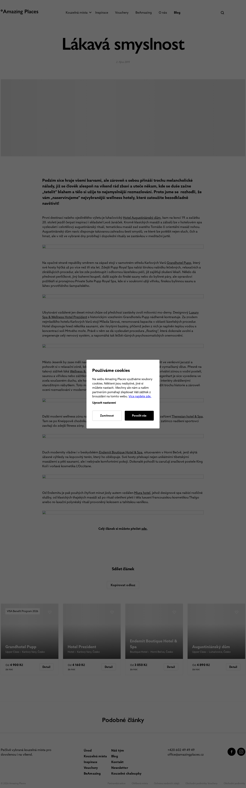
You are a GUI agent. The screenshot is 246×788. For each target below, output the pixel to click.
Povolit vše (139, 415)
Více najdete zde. (140, 396)
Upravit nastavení (104, 402)
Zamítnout (107, 415)
